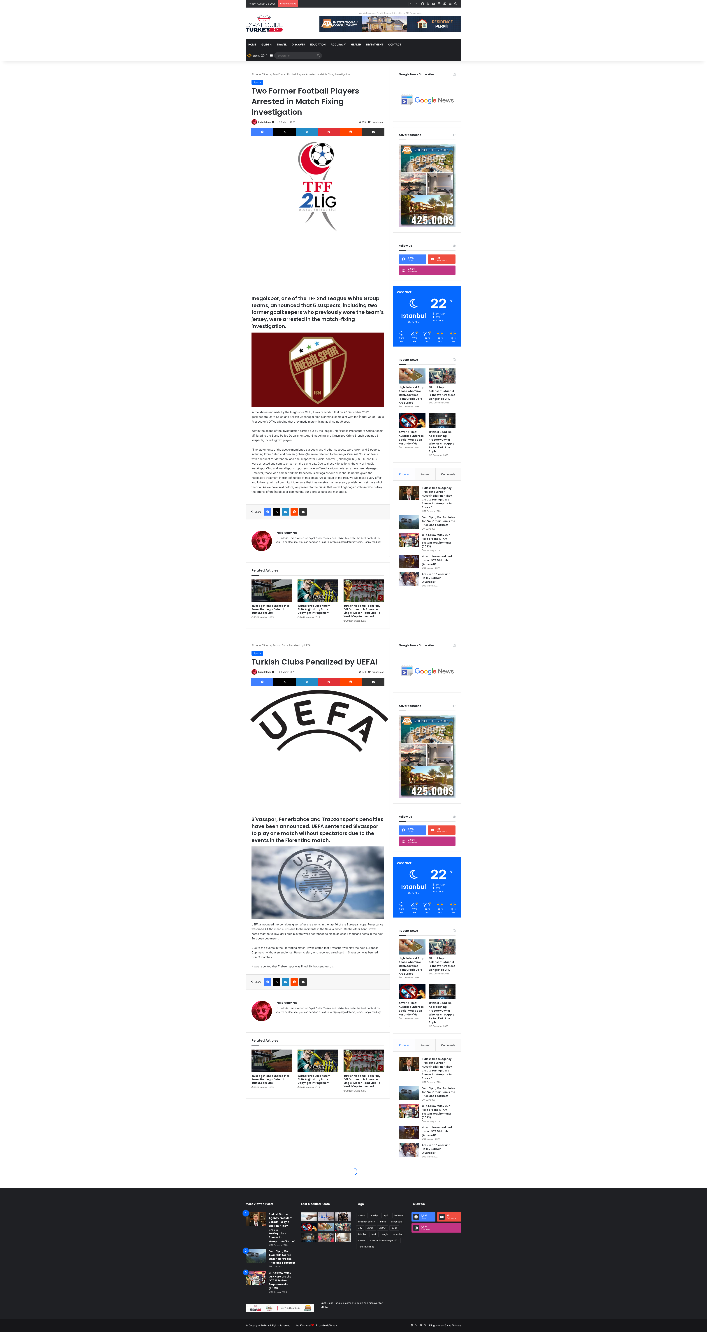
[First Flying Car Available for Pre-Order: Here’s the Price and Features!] (409, 522)
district (382, 1227)
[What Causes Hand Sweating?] (309, 1216)
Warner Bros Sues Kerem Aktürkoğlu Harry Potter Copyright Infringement (314, 609)
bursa (383, 1221)
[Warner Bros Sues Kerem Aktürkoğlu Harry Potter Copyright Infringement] (318, 590)
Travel (282, 44)
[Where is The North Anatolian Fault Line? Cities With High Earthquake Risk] (326, 1216)
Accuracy (338, 44)
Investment (374, 44)
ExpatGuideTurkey (326, 1325)
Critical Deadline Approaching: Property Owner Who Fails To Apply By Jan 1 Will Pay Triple (441, 441)
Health (356, 44)
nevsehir (397, 1234)
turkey (361, 1240)
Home (252, 44)
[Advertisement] (318, 263)
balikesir (398, 1215)
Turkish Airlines (366, 1246)
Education (318, 44)
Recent (425, 474)
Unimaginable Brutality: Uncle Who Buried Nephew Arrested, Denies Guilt (342, 3)
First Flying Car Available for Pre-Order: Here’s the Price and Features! (438, 521)
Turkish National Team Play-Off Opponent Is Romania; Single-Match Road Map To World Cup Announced (363, 611)
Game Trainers (453, 1325)
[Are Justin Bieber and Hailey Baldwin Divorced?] (409, 579)
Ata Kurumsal (303, 1325)
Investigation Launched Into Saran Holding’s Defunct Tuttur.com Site (271, 609)
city (360, 1227)
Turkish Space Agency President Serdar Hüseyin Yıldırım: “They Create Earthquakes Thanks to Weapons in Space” (437, 497)
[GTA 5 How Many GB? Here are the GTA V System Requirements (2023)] (409, 540)
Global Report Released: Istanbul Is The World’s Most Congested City (442, 393)
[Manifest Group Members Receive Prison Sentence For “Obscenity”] (343, 1216)
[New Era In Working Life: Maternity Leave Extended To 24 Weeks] (343, 1237)
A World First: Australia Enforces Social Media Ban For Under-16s (411, 437)
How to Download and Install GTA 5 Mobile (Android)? (437, 560)
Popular (404, 474)
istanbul (362, 1234)
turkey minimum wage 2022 (384, 1240)
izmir (374, 1234)
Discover (298, 44)
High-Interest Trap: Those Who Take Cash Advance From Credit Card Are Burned (412, 395)
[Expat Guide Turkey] (264, 23)
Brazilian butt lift (366, 1221)
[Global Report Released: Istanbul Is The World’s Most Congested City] (442, 376)
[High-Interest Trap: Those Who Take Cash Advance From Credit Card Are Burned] (412, 376)
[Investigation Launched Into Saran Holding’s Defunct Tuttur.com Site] (272, 590)
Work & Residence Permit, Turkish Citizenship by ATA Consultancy (390, 13)
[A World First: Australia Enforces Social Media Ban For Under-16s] (412, 420)
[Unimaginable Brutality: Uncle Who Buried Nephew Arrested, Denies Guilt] (326, 1237)
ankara (361, 1215)
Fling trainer (436, 1325)
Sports (267, 74)
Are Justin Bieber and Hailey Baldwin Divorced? (436, 578)
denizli (370, 1227)
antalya (374, 1215)
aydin (386, 1215)
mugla (385, 1234)
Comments (448, 474)
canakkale (396, 1221)
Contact (394, 44)
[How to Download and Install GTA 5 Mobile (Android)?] (409, 561)
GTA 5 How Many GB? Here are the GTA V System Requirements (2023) (436, 540)
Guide (265, 44)
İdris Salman (264, 122)
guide (394, 1227)
